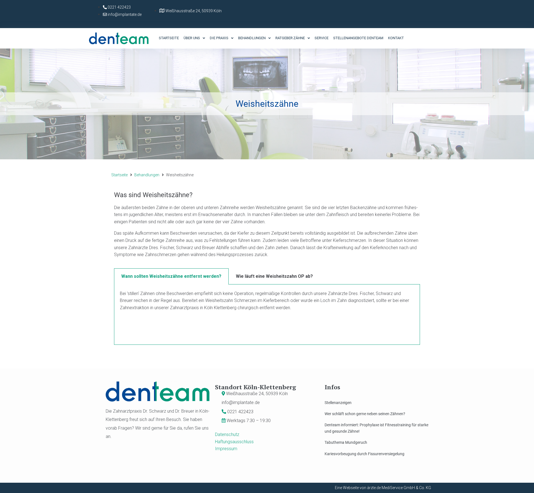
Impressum (226, 448)
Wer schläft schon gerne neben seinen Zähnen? (365, 414)
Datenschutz (227, 434)
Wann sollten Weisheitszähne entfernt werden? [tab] (171, 276)
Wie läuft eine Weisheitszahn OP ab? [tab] (274, 276)
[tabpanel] (267, 314)
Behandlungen (146, 175)
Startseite (119, 175)
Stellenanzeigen (338, 402)
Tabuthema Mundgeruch (346, 442)
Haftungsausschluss (234, 441)
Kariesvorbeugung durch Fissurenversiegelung (364, 454)
